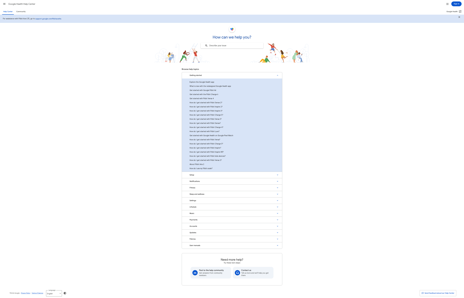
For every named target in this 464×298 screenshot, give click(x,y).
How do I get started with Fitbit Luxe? (205, 131)
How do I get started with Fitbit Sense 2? (206, 103)
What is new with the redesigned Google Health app (210, 86)
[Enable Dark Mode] (65, 293)
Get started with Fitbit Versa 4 (202, 98)
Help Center (8, 12)
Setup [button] (192, 175)
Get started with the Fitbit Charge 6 (204, 94)
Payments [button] (193, 220)
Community (21, 12)
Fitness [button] (192, 188)
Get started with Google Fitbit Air (203, 90)
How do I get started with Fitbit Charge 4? (206, 127)
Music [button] (192, 213)
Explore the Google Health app (202, 82)
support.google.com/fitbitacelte (48, 19)
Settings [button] (193, 201)
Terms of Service (37, 293)
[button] (4, 4)
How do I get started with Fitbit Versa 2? (206, 160)
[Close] (459, 17)
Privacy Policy (25, 293)
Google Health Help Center (21, 4)
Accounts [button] (193, 226)
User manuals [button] (195, 245)
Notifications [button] (195, 181)
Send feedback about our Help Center (439, 293)
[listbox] (54, 293)
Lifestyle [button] (193, 207)
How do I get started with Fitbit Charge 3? (206, 144)
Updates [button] (193, 233)
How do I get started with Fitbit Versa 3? (206, 119)
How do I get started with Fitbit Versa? (205, 140)
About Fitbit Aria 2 (197, 164)
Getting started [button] (196, 75)
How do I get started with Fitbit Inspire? (205, 148)
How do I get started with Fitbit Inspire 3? (206, 111)
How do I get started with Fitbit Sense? (205, 123)
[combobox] (232, 46)
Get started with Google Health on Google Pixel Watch (211, 135)
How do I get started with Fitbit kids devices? (208, 156)
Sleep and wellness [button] (197, 194)
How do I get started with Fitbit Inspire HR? (207, 152)
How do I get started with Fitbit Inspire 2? (206, 107)
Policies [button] (193, 239)
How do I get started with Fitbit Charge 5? (206, 115)
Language (52, 290)
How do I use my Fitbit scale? (201, 168)
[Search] (206, 46)
